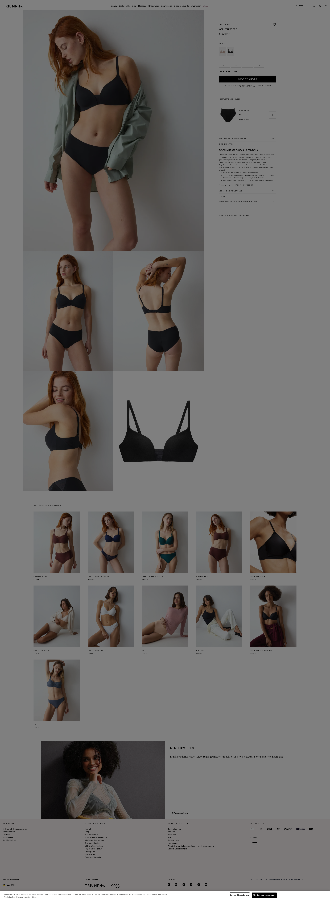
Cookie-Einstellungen (239, 895)
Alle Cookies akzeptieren (264, 895)
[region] (165, 895)
